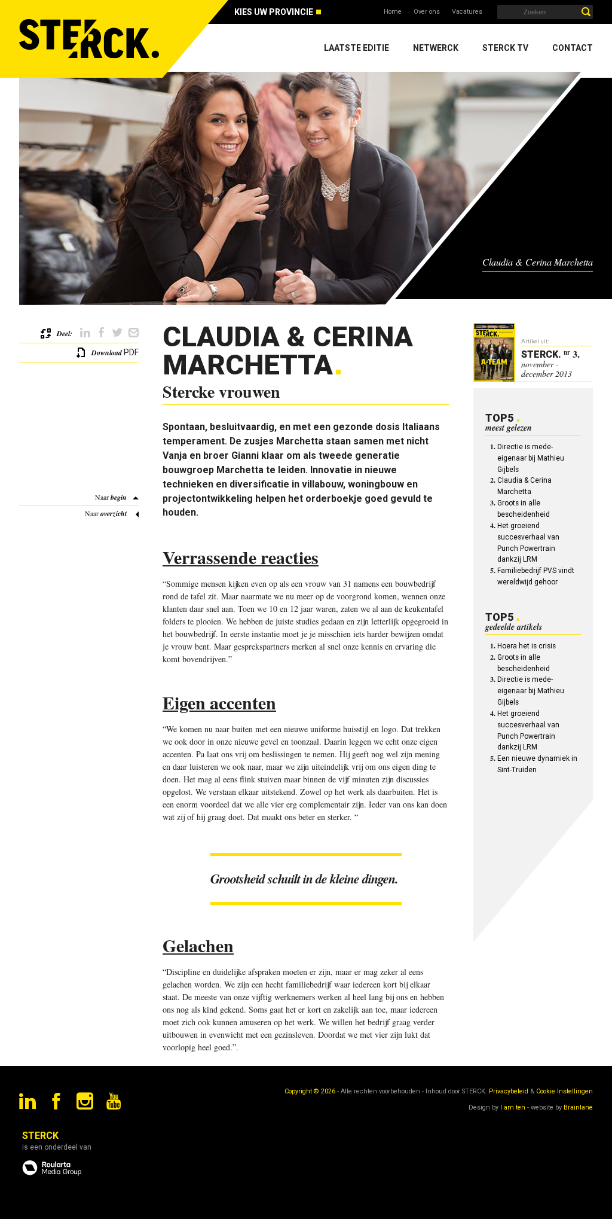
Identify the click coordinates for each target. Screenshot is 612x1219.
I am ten (512, 1107)
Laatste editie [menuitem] (356, 48)
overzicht (113, 513)
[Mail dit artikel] (133, 333)
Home (393, 12)
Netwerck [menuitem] (435, 48)
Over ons (427, 12)
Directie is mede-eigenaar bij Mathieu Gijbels (530, 458)
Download (106, 353)
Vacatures (467, 12)
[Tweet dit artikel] (117, 333)
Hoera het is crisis (526, 646)
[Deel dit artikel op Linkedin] (85, 333)
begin (119, 497)
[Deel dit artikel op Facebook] (101, 333)
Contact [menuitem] (572, 48)
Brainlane (578, 1107)
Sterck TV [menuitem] (505, 48)
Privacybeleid (508, 1091)
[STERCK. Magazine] (91, 39)
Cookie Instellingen (564, 1091)
